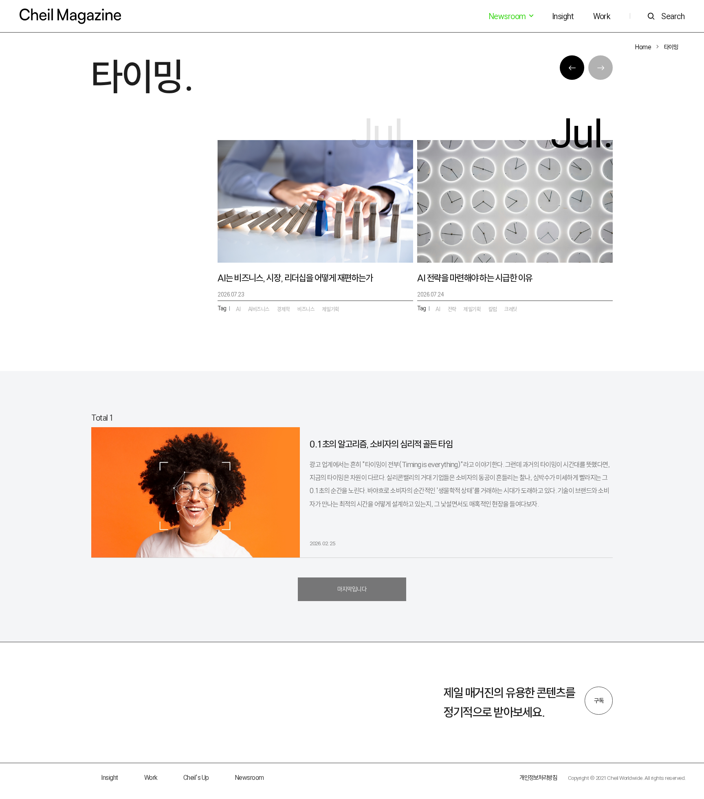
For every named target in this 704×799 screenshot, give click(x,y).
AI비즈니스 (259, 309)
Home (643, 47)
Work (601, 16)
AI (438, 309)
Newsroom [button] (508, 16)
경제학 (283, 309)
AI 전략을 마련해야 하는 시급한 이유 (474, 278)
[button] (572, 67)
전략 (452, 309)
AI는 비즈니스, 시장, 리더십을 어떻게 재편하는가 (295, 278)
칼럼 (492, 309)
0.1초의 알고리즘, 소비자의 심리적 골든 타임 (381, 444)
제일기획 (472, 309)
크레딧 (510, 309)
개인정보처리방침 (538, 777)
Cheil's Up (196, 777)
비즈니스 (306, 309)
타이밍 (671, 47)
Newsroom (249, 777)
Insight (563, 16)
